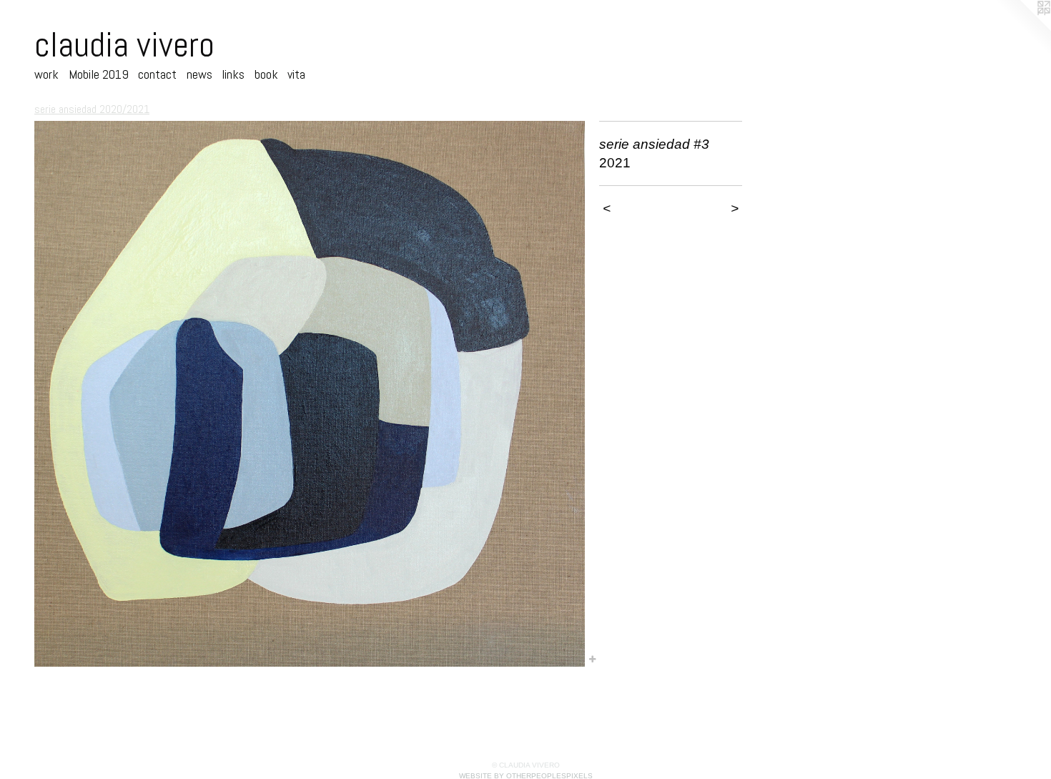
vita (296, 74)
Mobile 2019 (99, 74)
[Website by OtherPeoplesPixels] (1022, 28)
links (233, 74)
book (266, 74)
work (46, 74)
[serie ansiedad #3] (309, 393)
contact (157, 74)
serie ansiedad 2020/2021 (91, 109)
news (199, 74)
